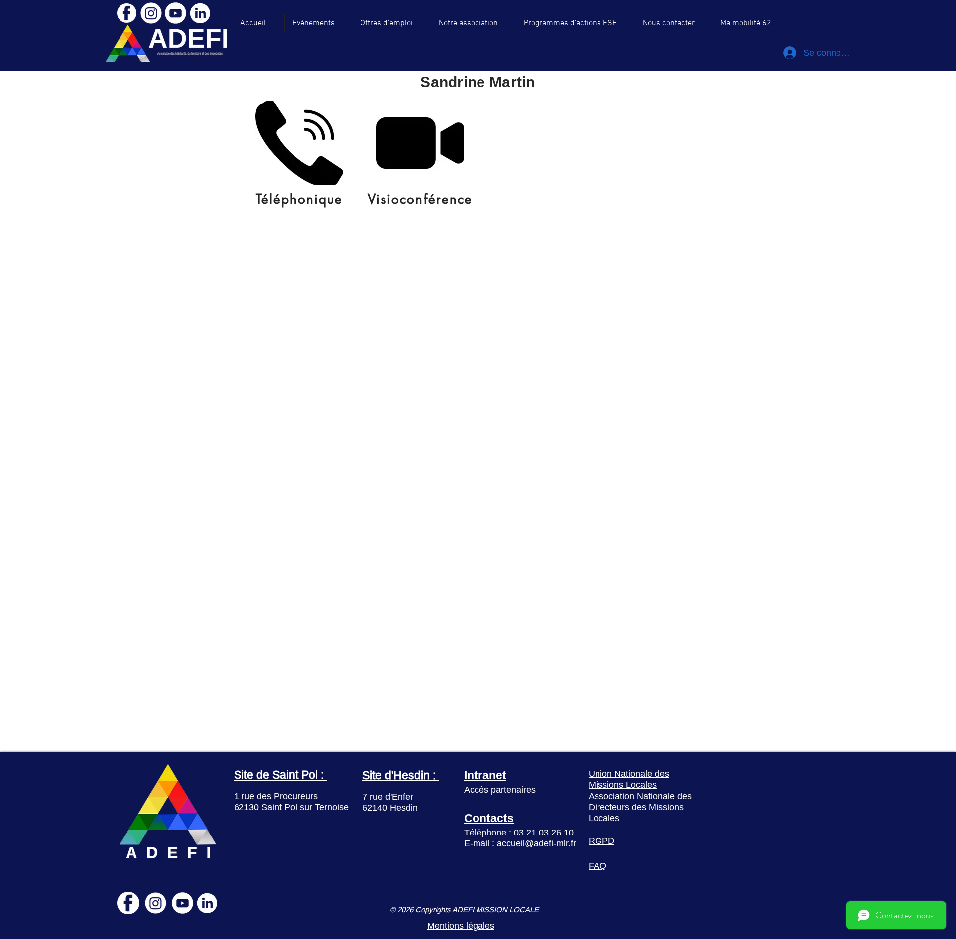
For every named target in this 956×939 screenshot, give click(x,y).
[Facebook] (126, 13)
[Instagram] (151, 13)
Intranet (485, 775)
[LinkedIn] (200, 13)
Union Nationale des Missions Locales (629, 779)
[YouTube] (175, 13)
